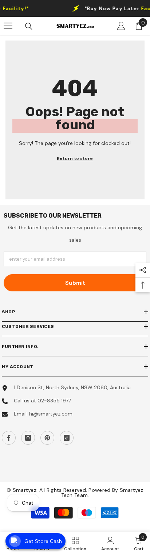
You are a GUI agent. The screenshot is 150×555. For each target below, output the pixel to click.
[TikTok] (67, 438)
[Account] (121, 26)
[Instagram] (28, 438)
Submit (75, 283)
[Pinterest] (47, 438)
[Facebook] (9, 438)
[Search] (28, 26)
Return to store (75, 158)
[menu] (8, 26)
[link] (110, 543)
